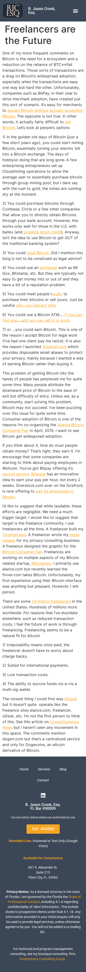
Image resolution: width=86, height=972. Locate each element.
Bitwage (39, 474)
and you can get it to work (45, 320)
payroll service (15, 474)
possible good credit (42, 232)
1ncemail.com (54, 346)
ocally (57, 293)
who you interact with (35, 305)
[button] (75, 11)
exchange (48, 267)
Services (44, 769)
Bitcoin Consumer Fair (22, 551)
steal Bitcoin (38, 252)
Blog (63, 769)
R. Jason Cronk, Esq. (41, 10)
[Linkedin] (43, 795)
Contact (43, 780)
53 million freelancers (51, 601)
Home (24, 769)
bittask (70, 698)
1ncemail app (14, 534)
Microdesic (41, 563)
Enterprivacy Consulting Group (42, 959)
